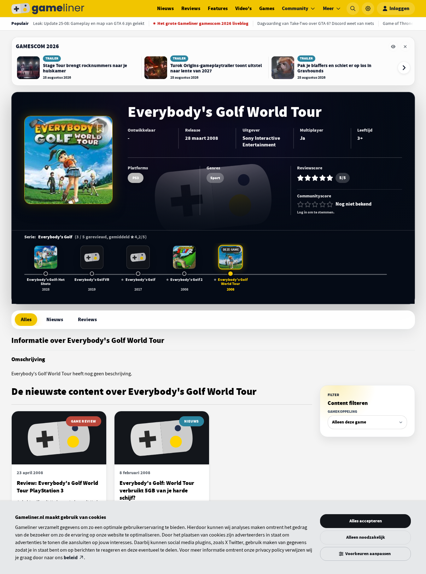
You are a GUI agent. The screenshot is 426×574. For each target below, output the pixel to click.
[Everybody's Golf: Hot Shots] (45, 257)
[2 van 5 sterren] (307, 204)
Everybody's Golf (55, 237)
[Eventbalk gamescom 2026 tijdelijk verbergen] (393, 47)
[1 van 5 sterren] (300, 204)
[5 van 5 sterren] (329, 204)
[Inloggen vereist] (100, 128)
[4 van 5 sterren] (322, 204)
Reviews (190, 8)
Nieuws (165, 8)
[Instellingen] (368, 8)
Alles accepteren (365, 521)
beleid (71, 557)
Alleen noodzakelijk (365, 537)
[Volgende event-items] (404, 67)
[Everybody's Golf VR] (92, 257)
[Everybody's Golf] (138, 257)
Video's (243, 8)
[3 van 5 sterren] (315, 204)
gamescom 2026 (37, 46)
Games (266, 8)
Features (218, 8)
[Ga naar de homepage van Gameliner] (48, 8)
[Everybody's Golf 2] (184, 257)
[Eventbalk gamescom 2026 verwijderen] (405, 47)
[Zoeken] (353, 8)
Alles (26, 319)
